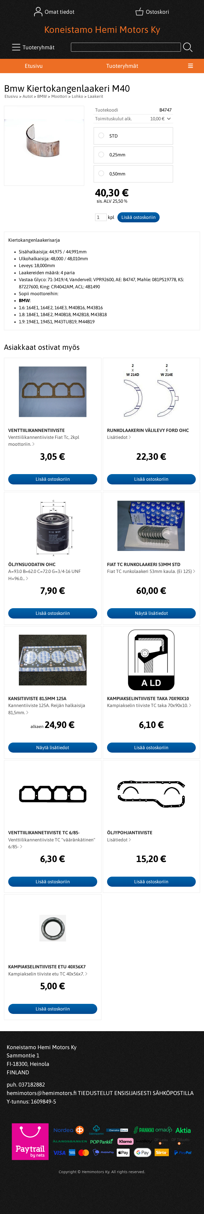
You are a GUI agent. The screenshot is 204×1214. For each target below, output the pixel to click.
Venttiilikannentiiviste (36, 430)
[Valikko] (190, 66)
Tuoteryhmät (122, 66)
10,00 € (158, 118)
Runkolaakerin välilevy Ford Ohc (148, 430)
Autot (28, 96)
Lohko (77, 96)
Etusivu (34, 66)
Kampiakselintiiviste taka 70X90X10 (148, 698)
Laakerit (95, 96)
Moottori (59, 96)
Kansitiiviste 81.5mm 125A (37, 698)
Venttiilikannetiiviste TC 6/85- (44, 832)
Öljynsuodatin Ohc (32, 564)
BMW (42, 96)
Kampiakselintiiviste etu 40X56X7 (47, 966)
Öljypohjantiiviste (129, 832)
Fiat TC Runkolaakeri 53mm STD (143, 564)
